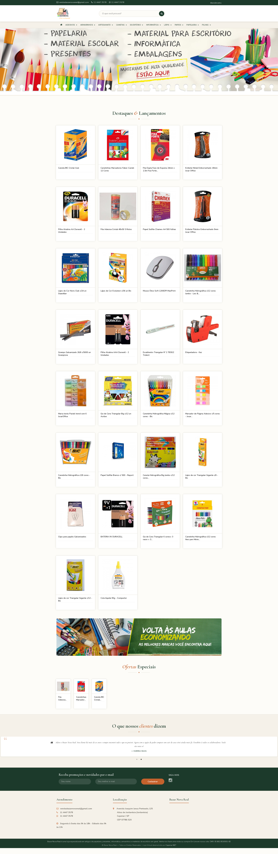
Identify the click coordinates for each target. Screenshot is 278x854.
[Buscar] (161, 13)
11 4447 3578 (100, 2)
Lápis (167, 25)
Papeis (178, 25)
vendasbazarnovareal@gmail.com (74, 2)
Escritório (135, 25)
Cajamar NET (171, 845)
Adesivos (70, 25)
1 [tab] (136, 759)
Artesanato (104, 25)
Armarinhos (86, 25)
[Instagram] (170, 780)
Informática (152, 25)
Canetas (120, 25)
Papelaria (191, 25)
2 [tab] (141, 759)
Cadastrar (153, 781)
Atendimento (216, 3)
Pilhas (205, 25)
